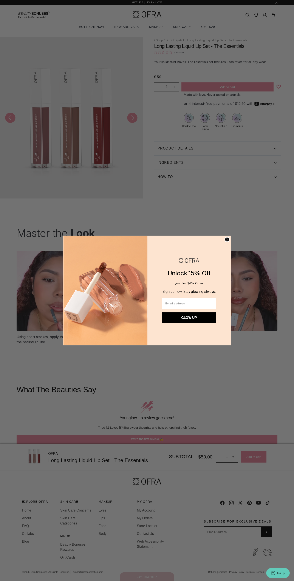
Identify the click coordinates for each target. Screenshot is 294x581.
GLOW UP (189, 317)
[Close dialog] (227, 239)
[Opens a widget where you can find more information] (278, 573)
